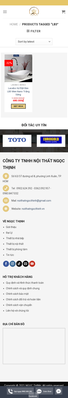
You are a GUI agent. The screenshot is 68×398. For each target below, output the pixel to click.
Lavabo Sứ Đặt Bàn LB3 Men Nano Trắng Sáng (18, 91)
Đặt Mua (18, 106)
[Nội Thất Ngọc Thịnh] (34, 11)
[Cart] (63, 12)
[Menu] (5, 11)
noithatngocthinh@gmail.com (34, 200)
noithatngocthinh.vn (33, 208)
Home (14, 24)
